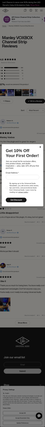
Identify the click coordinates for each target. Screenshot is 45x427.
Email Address (12, 173)
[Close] (40, 147)
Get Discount (16, 200)
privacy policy (23, 192)
